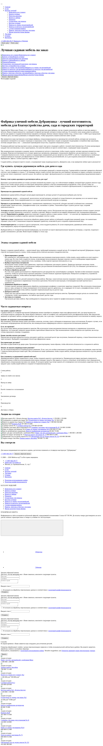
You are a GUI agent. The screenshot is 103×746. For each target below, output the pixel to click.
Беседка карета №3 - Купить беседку (40, 418)
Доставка (8, 34)
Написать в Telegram (21, 41)
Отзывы (7, 36)
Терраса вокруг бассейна (28, 438)
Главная (7, 7)
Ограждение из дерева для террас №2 (41, 420)
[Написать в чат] (32, 528)
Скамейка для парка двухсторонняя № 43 (45, 427)
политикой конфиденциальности (59, 590)
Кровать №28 (16, 424)
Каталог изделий (10, 10)
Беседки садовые (14, 23)
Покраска (12, 19)
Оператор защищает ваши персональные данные (78, 650)
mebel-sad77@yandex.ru (13, 462)
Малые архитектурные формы (19, 32)
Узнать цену (5, 43)
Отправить (5, 592)
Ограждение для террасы (17, 21)
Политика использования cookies (16, 480)
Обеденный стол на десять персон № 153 (45, 436)
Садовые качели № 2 (24, 425)
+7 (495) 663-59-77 (7, 41)
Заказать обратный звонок (10, 77)
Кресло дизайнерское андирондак (37, 431)
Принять (4, 654)
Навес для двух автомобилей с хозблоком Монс (51, 433)
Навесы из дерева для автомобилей (21, 25)
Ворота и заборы (14, 18)
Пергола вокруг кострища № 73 (35, 435)
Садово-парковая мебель (17, 28)
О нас (7, 9)
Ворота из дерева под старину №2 (37, 422)
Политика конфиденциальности (16, 482)
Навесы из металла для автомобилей (21, 27)
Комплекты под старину (17, 12)
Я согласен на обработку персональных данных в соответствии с (37, 590)
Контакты (8, 37)
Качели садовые (14, 14)
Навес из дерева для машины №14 (38, 429)
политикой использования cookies (32, 650)
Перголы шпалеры (15, 16)
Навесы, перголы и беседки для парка (22, 30)
